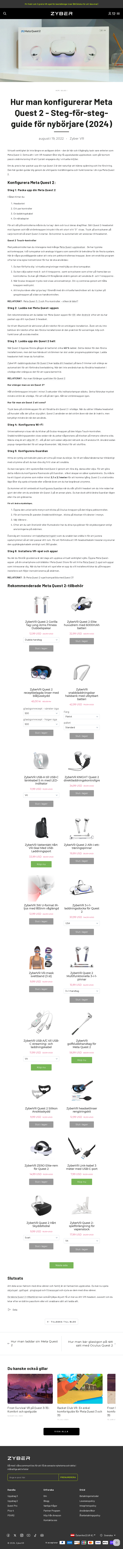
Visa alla (61, 1431)
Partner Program (52, 1510)
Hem (57, 90)
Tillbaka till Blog (63, 1322)
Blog (63, 90)
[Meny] (118, 13)
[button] (5, 13)
